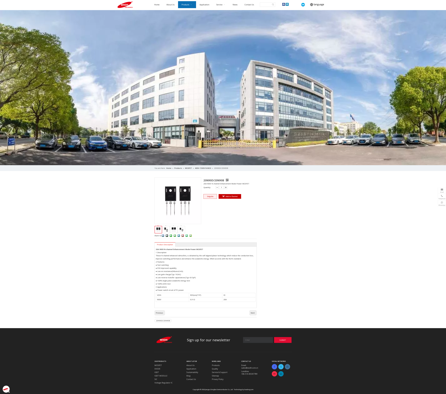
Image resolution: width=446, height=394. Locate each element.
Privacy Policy (217, 379)
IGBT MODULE (160, 375)
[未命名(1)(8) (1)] (303, 4)
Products (216, 365)
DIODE (157, 369)
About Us (190, 365)
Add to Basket (232, 196)
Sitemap (215, 375)
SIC (155, 379)
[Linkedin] (287, 4)
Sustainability (192, 372)
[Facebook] (283, 4)
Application (191, 369)
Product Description (165, 244)
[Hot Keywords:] (273, 4)
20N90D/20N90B (163, 320)
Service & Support (219, 372)
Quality (215, 369)
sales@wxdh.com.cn (249, 368)
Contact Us (191, 379)
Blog (188, 375)
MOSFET (158, 365)
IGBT (156, 372)
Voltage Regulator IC (163, 382)
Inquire (210, 196)
